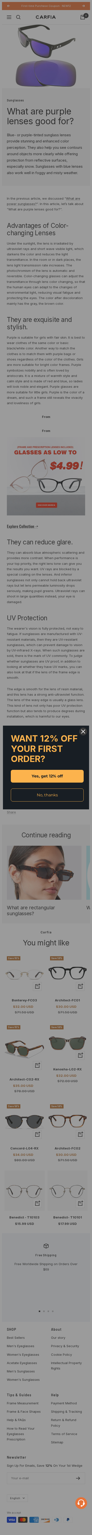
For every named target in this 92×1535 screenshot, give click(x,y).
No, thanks (47, 795)
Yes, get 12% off (47, 776)
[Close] (83, 731)
